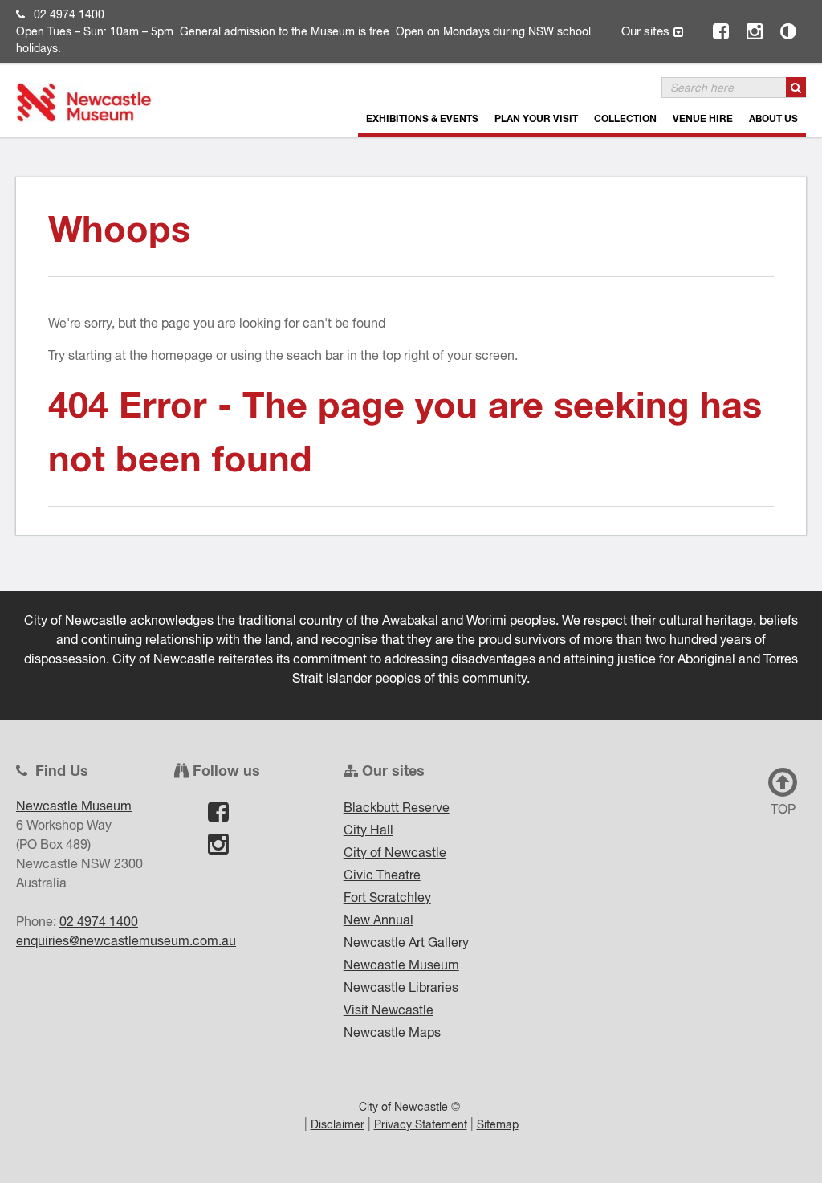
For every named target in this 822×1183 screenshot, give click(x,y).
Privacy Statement (420, 1124)
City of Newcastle (395, 852)
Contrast (789, 30)
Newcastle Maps (392, 1032)
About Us (773, 118)
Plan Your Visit (536, 118)
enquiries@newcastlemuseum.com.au (126, 940)
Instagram (755, 30)
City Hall (368, 829)
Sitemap (498, 1124)
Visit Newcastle (388, 1009)
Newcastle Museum (401, 964)
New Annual (378, 919)
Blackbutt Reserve (397, 807)
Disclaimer (337, 1124)
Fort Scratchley (387, 897)
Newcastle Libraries (401, 987)
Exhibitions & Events (422, 118)
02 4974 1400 (69, 14)
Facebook (722, 30)
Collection (625, 118)
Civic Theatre (382, 874)
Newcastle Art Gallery (406, 942)
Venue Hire (703, 118)
